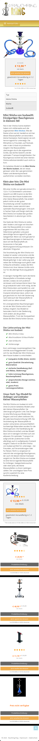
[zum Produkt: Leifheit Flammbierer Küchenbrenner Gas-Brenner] (19, 637)
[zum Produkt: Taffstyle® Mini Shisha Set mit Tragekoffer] (19, 538)
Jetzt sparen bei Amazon (19, 619)
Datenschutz (33, 738)
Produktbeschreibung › (19, 564)
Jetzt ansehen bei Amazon (20, 73)
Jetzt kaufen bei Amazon (19, 668)
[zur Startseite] (19, 9)
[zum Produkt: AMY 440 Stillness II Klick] (19, 588)
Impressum (24, 738)
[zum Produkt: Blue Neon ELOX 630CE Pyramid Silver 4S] (19, 687)
